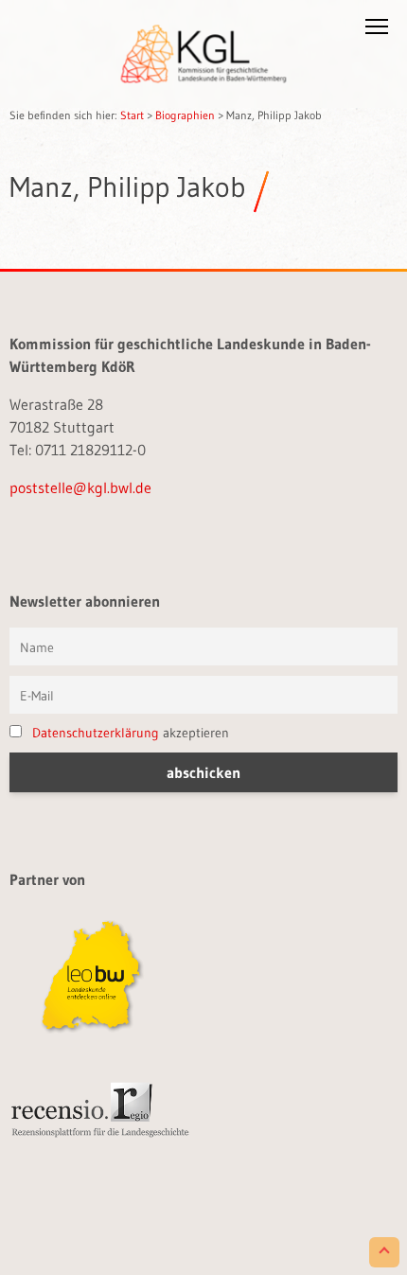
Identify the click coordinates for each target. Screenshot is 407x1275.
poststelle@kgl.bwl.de (80, 487)
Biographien (185, 115)
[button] (376, 30)
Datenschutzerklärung (95, 732)
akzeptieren (130, 732)
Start (132, 115)
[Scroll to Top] (384, 1252)
